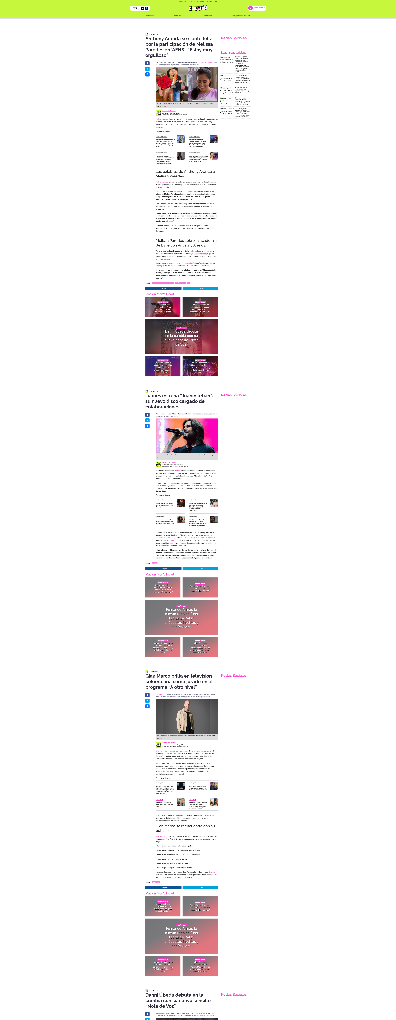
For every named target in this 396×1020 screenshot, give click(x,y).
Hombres (178, 16)
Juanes (171, 540)
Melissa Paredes (169, 283)
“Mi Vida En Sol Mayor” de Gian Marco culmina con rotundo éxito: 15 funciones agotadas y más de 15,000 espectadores (165, 789)
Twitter (201, 288)
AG (188, 283)
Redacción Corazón (169, 111)
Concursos (207, 16)
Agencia (183, 283)
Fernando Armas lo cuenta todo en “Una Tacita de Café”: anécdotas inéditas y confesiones (163, 367)
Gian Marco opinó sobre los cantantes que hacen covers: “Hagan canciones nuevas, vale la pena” (198, 805)
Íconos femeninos (161, 136)
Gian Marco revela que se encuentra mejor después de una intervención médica (198, 788)
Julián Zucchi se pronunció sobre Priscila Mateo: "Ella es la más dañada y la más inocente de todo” (200, 648)
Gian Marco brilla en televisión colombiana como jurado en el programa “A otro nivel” (200, 308)
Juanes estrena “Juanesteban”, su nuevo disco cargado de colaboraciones (163, 308)
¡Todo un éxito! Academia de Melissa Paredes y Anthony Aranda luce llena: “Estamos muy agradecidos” (198, 158)
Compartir (164, 288)
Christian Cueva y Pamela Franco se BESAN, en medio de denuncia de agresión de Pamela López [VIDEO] (242, 80)
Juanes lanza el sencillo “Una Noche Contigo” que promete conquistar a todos (165, 521)
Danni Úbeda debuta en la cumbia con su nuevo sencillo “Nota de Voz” (181, 338)
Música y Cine (160, 500)
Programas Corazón (241, 16)
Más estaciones (211, 1)
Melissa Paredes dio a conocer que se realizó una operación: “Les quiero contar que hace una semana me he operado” (165, 159)
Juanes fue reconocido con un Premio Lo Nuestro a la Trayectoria (165, 505)
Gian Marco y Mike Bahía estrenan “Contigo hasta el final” (164, 804)
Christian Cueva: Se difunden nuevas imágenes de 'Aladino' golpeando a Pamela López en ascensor (242, 101)
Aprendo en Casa (184, 1)
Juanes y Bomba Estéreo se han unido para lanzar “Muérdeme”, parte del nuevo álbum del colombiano (198, 507)
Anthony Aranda (205, 62)
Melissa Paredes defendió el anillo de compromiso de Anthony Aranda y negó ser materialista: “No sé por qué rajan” (165, 143)
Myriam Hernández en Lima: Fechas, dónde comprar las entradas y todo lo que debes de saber (200, 367)
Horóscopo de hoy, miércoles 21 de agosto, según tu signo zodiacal (242, 90)
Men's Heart (155, 34)
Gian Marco (160, 694)
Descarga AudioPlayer (197, 1)
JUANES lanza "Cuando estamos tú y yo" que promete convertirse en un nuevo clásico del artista (197, 522)
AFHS (177, 283)
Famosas (150, 16)
